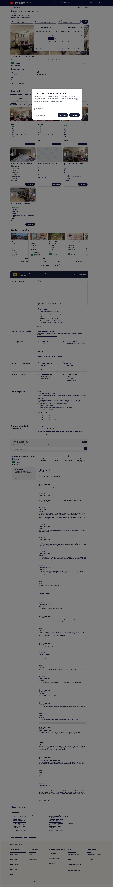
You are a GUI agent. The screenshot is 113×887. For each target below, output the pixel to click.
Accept (74, 115)
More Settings (40, 115)
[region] (57, 104)
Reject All (63, 115)
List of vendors (37, 109)
